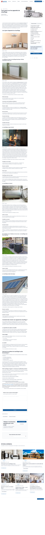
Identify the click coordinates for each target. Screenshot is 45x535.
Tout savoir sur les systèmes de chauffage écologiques (10, 381)
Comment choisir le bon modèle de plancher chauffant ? (10, 376)
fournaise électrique (21, 118)
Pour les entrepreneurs (24, 1)
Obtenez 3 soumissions (38, 1)
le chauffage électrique (19, 82)
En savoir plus (25, 470)
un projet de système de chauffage (8, 384)
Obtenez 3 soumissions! (21, 421)
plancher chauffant (23, 107)
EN (43, 1)
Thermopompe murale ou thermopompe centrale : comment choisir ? (12, 379)
